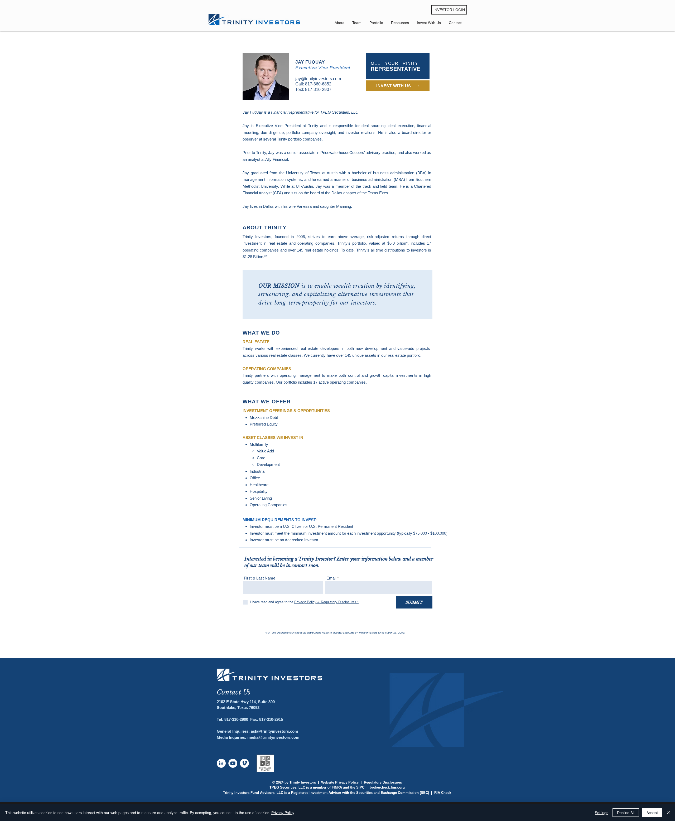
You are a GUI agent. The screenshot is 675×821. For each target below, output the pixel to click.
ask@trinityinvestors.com (274, 731)
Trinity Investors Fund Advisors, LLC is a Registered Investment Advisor (282, 793)
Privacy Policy (282, 812)
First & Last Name (259, 578)
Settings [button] (601, 812)
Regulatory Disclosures (383, 782)
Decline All (625, 812)
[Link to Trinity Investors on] (221, 763)
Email (331, 578)
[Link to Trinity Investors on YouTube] (232, 763)
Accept (652, 812)
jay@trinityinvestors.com (318, 78)
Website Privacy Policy (340, 782)
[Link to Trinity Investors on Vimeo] (244, 763)
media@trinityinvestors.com (273, 737)
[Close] (669, 812)
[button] (455, 22)
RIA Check (442, 793)
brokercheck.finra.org (387, 787)
